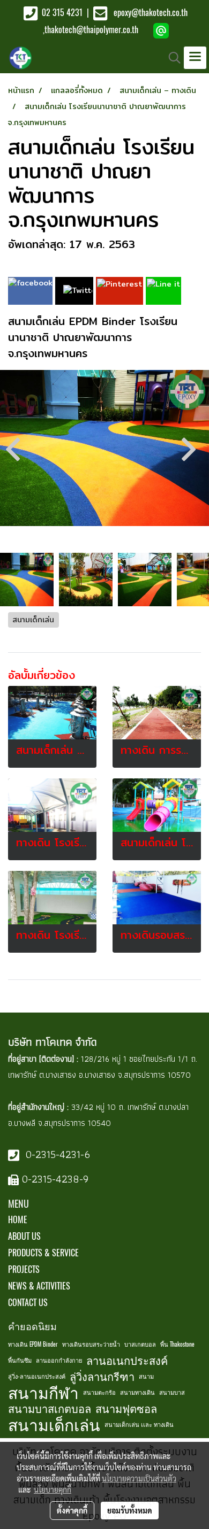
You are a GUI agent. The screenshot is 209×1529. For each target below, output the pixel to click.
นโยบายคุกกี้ (52, 1489)
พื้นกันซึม (20, 1360)
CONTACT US (28, 1302)
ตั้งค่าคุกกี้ (72, 1510)
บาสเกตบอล (140, 1344)
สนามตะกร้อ (99, 1392)
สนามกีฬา (43, 1393)
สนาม (146, 1376)
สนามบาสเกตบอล (49, 1408)
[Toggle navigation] (195, 58)
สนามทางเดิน (137, 1392)
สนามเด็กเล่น (54, 1425)
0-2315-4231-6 (56, 1154)
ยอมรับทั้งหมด (129, 1510)
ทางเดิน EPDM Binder (33, 1344)
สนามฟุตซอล (126, 1408)
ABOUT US (24, 1236)
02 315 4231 (61, 12)
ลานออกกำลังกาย (59, 1360)
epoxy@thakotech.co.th (151, 12)
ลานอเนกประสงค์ (127, 1360)
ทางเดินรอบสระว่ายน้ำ (91, 1344)
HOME (17, 1219)
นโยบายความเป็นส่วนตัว (139, 1478)
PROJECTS (24, 1269)
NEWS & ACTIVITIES (39, 1286)
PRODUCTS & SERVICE (43, 1252)
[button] (171, 58)
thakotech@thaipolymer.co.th (91, 29)
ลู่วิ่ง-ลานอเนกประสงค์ (36, 1376)
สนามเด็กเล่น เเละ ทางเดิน (139, 1424)
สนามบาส (172, 1392)
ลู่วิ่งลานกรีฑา (102, 1376)
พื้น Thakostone (177, 1344)
